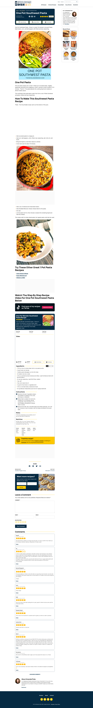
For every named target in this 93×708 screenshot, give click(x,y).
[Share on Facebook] (29, 16)
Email (37, 515)
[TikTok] (51, 699)
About (46, 695)
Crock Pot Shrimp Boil (66, 59)
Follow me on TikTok (47, 307)
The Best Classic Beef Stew (73, 59)
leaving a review (39, 440)
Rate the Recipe (38, 362)
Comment (17, 500)
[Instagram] (41, 699)
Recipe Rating (18, 520)
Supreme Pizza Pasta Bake (73, 49)
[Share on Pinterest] (32, 16)
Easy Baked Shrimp (73, 38)
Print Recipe (49, 22)
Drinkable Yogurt (66, 49)
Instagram (23, 442)
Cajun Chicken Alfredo (22, 273)
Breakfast (75, 4)
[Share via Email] (34, 16)
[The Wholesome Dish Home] (23, 3)
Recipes (41, 695)
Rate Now (51, 16)
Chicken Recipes (52, 4)
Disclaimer (53, 704)
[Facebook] (45, 699)
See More (67, 24)
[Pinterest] (48, 699)
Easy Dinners (68, 4)
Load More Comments (35, 674)
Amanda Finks (19, 15)
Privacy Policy (57, 704)
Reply (17, 544)
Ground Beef (61, 4)
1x (47, 366)
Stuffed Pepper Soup (20, 470)
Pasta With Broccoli (21, 275)
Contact (52, 695)
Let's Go (21, 487)
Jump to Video (36, 22)
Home (17, 10)
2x (49, 366)
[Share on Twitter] (36, 466)
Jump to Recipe (23, 22)
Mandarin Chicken (50, 470)
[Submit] (77, 2)
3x (52, 366)
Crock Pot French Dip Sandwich (66, 38)
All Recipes (43, 4)
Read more (24, 687)
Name (16, 515)
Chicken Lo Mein (20, 277)
